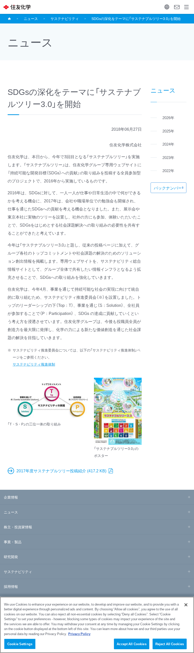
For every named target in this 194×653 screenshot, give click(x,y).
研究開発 (11, 556)
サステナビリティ (65, 18)
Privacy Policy (79, 633)
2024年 (168, 144)
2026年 (168, 117)
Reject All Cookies (169, 643)
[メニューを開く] (186, 7)
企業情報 (11, 497)
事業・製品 (12, 541)
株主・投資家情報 (18, 526)
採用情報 (11, 586)
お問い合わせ (177, 7)
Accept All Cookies (131, 643)
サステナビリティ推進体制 (34, 364)
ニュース (31, 18)
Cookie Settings (19, 643)
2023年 (168, 157)
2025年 (168, 131)
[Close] (185, 604)
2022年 (168, 170)
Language (167, 7)
